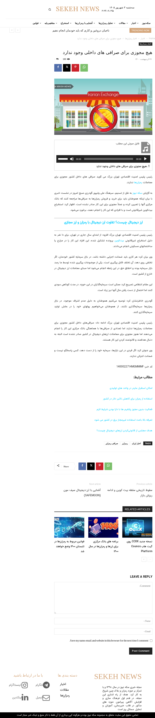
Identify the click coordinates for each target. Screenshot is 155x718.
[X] (67, 68)
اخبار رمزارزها (131, 38)
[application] (103, 159)
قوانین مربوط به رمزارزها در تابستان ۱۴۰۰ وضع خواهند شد (69, 546)
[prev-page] (150, 559)
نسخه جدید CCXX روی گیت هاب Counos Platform (139, 546)
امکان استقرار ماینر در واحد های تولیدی (131, 388)
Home (152, 38)
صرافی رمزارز (112, 443)
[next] (11, 30)
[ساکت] (72, 159)
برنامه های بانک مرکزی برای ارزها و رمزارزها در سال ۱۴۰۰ (103, 546)
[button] (49, 9)
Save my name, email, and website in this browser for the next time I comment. (108, 640)
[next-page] (144, 559)
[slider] (63, 158)
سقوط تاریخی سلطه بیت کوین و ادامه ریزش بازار (129, 493)
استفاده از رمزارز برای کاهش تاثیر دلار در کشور (127, 399)
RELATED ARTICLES (137, 509)
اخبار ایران (136, 443)
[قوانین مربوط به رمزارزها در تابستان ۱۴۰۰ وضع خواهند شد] (69, 527)
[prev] (18, 30)
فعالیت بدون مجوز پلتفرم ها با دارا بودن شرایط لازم (124, 409)
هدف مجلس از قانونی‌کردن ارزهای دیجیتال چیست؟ (124, 431)
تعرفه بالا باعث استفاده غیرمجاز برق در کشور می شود (123, 420)
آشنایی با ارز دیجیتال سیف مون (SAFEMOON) (82, 493)
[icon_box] (44, 687)
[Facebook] (58, 68)
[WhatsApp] (84, 68)
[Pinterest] (75, 68)
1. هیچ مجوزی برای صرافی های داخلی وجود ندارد (123, 167)
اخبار (143, 38)
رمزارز (125, 443)
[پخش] (145, 159)
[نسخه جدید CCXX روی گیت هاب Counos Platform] (137, 527)
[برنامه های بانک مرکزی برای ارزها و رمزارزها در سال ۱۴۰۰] (103, 527)
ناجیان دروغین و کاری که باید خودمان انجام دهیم (81, 30)
